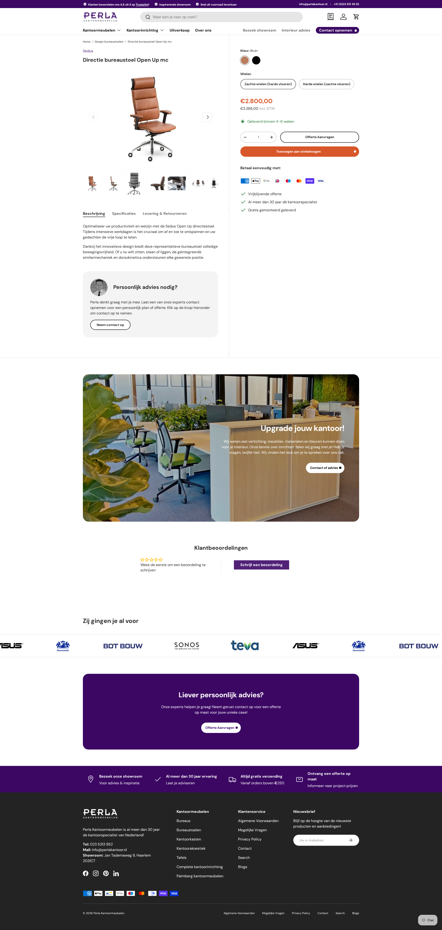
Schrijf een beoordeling (261, 564)
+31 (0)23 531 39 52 (346, 4)
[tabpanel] (150, 241)
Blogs (242, 866)
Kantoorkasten (189, 839)
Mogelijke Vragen (252, 830)
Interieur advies (296, 30)
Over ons (203, 30)
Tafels (181, 857)
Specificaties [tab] (124, 213)
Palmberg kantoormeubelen (200, 876)
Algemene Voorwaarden (258, 820)
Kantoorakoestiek (191, 848)
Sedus (88, 51)
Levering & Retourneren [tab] (165, 213)
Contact (245, 848)
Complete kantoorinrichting (200, 866)
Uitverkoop (179, 30)
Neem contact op (110, 325)
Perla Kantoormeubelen (108, 913)
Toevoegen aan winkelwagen (298, 151)
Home (86, 41)
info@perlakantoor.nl (313, 4)
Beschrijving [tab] (94, 213)
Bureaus (183, 820)
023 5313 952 (101, 844)
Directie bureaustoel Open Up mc (150, 41)
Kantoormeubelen (99, 30)
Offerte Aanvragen (319, 137)
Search (244, 857)
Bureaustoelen (189, 830)
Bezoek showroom (259, 30)
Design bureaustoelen (109, 41)
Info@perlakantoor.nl (109, 849)
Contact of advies (324, 468)
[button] (356, 17)
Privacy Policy (250, 839)
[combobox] (221, 17)
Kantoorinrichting (142, 30)
